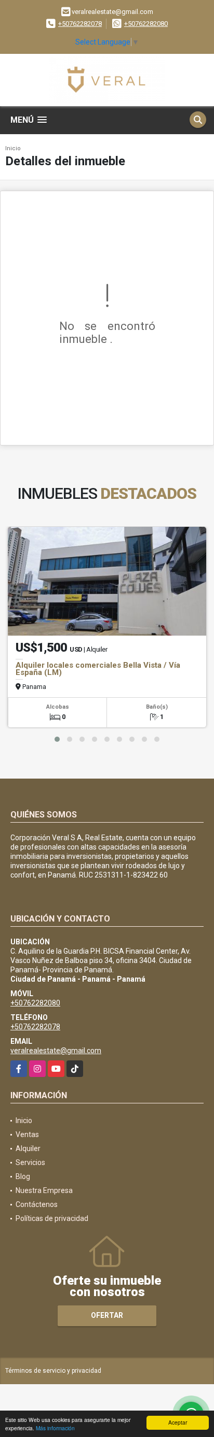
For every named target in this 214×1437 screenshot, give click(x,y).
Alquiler (28, 1148)
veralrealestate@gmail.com (55, 1050)
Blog (23, 1176)
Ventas (27, 1134)
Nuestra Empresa (44, 1190)
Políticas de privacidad (52, 1218)
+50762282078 (80, 23)
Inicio (13, 148)
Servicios (30, 1162)
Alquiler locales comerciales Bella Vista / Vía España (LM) (98, 668)
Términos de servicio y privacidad (53, 1370)
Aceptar (177, 1422)
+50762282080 (146, 23)
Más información (55, 1428)
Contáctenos (37, 1204)
